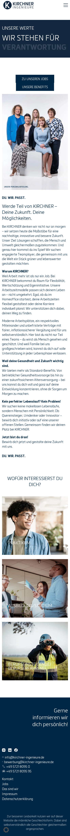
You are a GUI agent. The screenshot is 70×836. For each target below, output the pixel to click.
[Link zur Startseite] (19, 5)
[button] (6, 830)
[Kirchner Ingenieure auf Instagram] (3, 750)
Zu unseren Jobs (35, 79)
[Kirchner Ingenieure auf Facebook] (16, 750)
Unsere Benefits (35, 87)
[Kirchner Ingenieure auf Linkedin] (10, 750)
